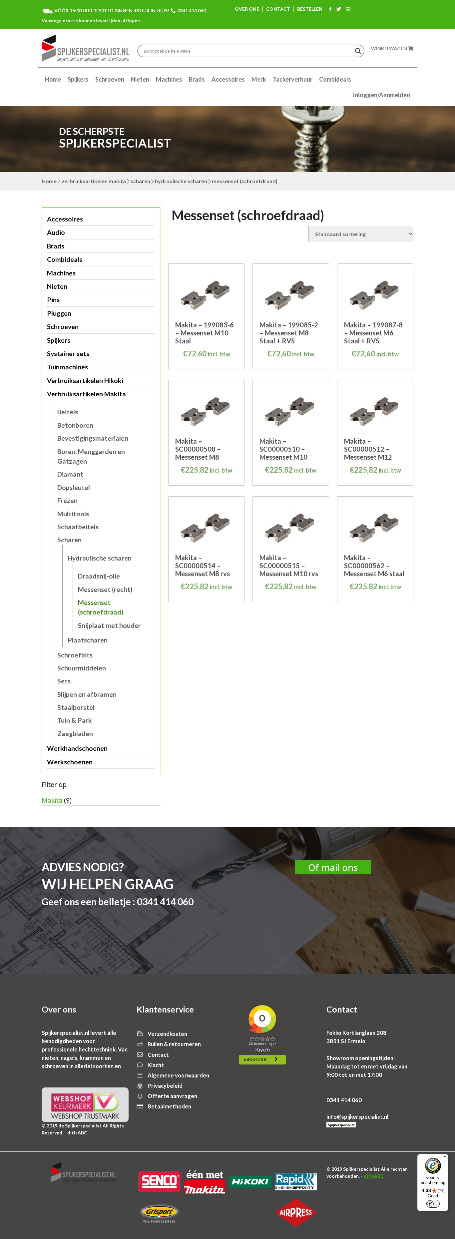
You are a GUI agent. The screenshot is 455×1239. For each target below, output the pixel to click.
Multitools (73, 514)
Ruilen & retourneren (174, 1043)
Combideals (335, 79)
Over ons (247, 9)
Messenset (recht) (105, 589)
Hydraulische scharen (181, 181)
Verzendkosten (167, 1033)
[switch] (433, 1204)
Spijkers (78, 79)
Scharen (140, 181)
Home (53, 79)
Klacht (155, 1064)
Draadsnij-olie (99, 576)
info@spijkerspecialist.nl (357, 1116)
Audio (56, 232)
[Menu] (444, 1158)
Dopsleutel (73, 487)
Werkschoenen (70, 762)
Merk (258, 79)
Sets (64, 681)
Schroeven (109, 79)
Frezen (67, 500)
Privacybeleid (165, 1085)
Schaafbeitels (78, 527)
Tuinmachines (67, 367)
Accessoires (228, 79)
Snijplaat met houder (109, 625)
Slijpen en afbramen (87, 694)
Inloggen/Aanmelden (381, 95)
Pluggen (59, 313)
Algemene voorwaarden (178, 1075)
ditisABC (374, 1176)
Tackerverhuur (292, 79)
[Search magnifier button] (358, 51)
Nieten (140, 79)
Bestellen (309, 9)
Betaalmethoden (169, 1106)
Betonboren (75, 425)
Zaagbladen (75, 733)
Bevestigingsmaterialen (92, 438)
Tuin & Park (74, 720)
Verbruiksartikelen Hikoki (85, 380)
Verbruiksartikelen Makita (93, 181)
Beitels (67, 412)
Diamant (70, 474)
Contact (278, 9)
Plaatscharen (88, 640)
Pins (53, 299)
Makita (52, 800)
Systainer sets (68, 353)
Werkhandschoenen (77, 748)
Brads (197, 79)
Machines (169, 79)
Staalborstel (76, 707)
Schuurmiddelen (81, 668)
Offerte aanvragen (172, 1095)
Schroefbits (75, 655)
